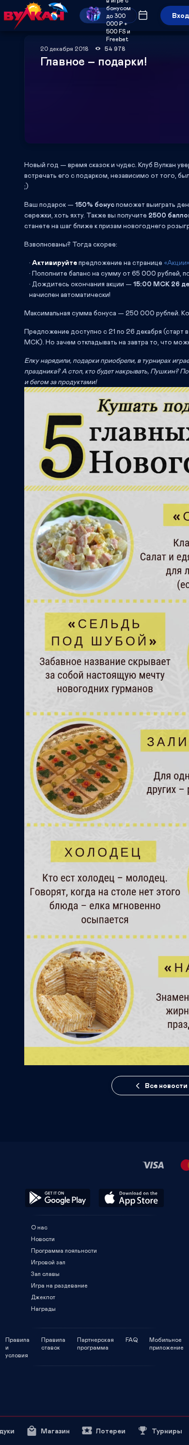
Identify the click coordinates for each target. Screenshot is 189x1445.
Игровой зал (48, 1262)
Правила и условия (17, 1339)
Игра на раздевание (59, 1285)
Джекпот (43, 1297)
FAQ (132, 1339)
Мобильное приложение (166, 1339)
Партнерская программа (95, 1339)
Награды (43, 1308)
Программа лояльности (64, 1250)
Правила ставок (53, 1339)
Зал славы (45, 1273)
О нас (39, 1227)
